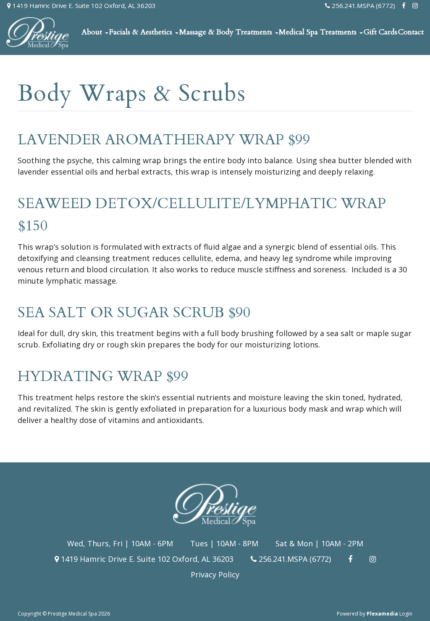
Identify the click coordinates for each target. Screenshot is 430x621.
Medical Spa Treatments (319, 32)
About (92, 32)
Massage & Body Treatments (226, 32)
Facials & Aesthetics (141, 32)
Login (405, 613)
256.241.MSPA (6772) (362, 5)
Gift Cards (380, 32)
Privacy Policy (215, 574)
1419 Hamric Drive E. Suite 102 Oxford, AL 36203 (83, 5)
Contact (411, 32)
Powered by (367, 613)
